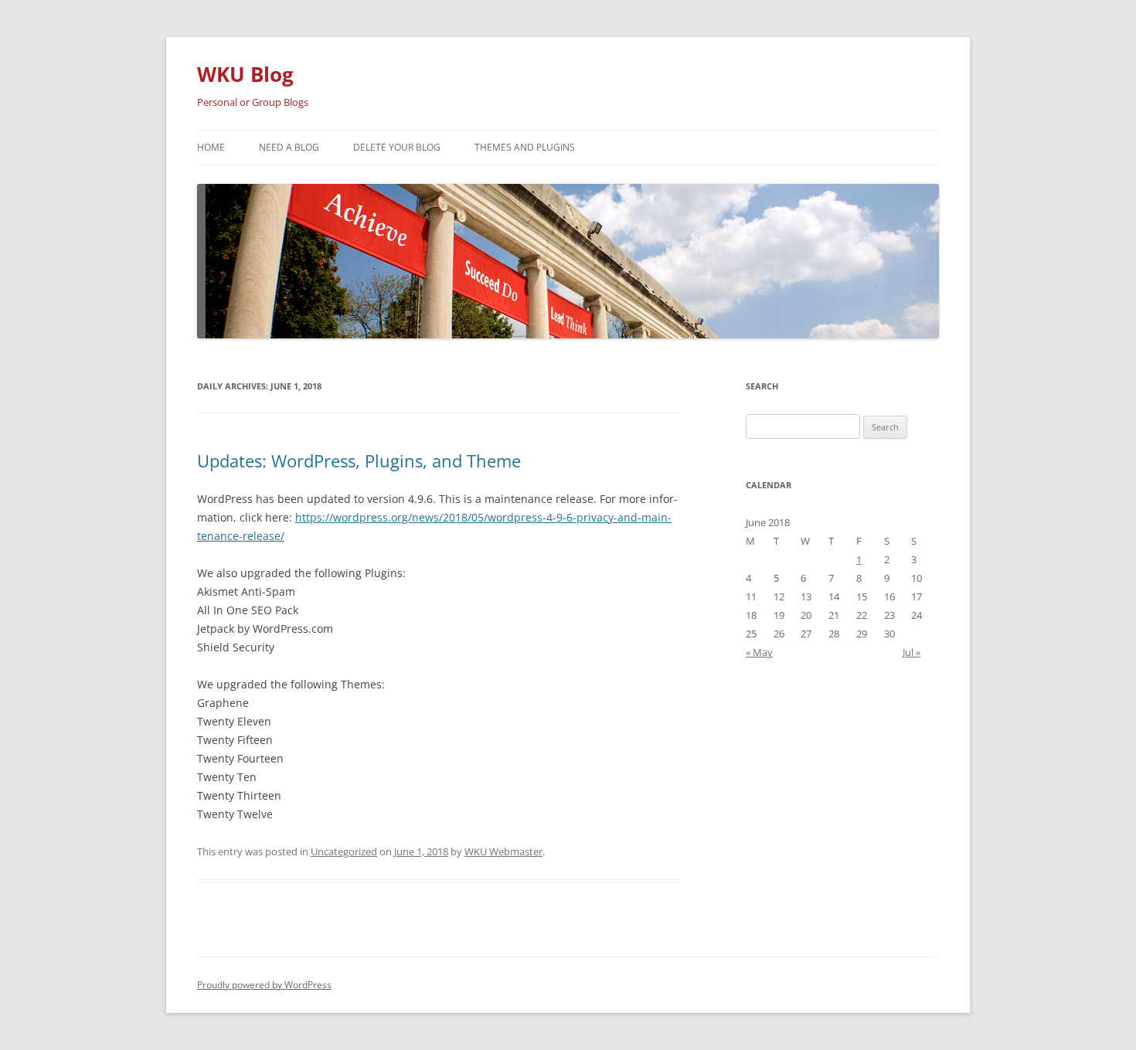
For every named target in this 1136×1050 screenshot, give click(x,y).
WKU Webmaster (503, 851)
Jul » (911, 652)
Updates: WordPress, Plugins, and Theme (359, 460)
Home (211, 147)
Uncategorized (344, 851)
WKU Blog (245, 74)
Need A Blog (289, 147)
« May (759, 652)
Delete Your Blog (396, 147)
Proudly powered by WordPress (264, 984)
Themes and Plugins (524, 147)
